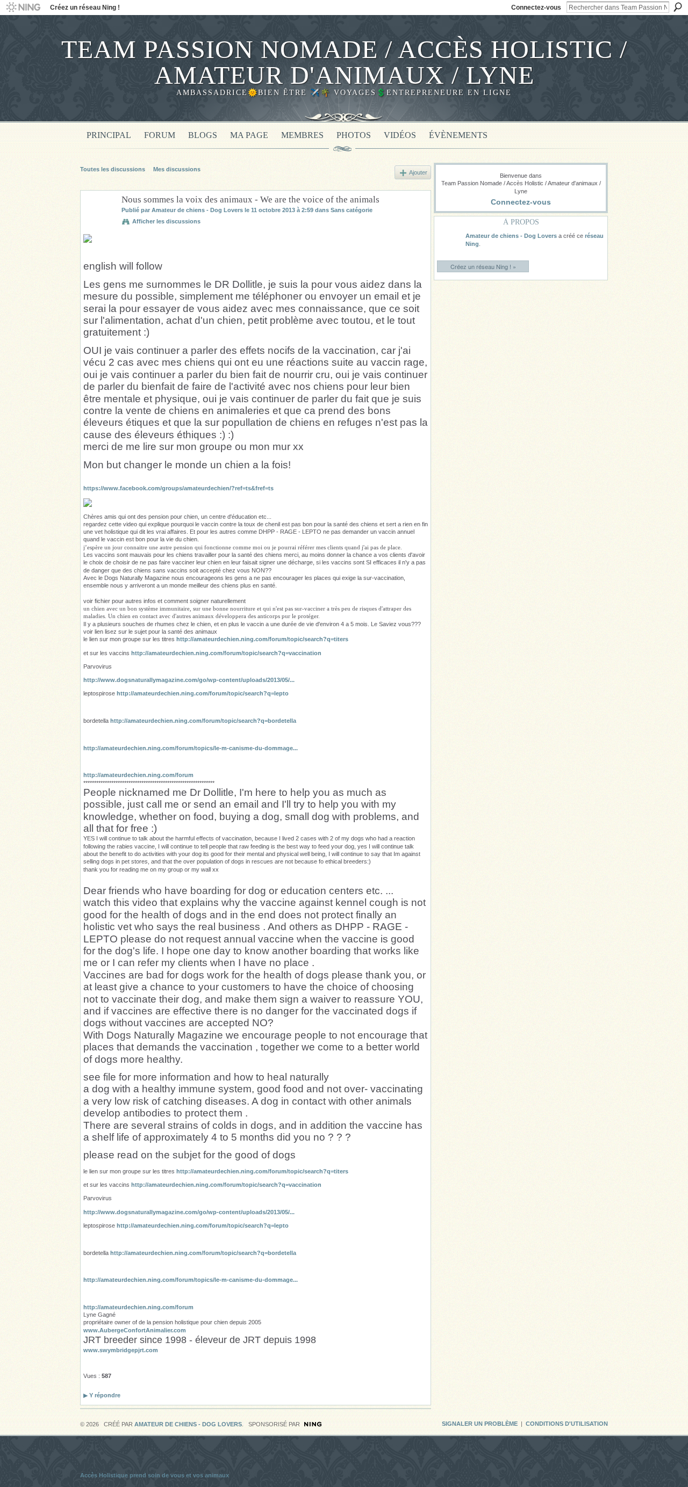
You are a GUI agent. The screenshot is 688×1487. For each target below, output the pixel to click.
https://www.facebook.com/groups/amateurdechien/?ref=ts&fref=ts (178, 488)
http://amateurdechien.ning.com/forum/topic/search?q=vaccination (226, 653)
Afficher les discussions (166, 221)
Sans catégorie (351, 210)
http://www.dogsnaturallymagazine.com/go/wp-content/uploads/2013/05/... (189, 680)
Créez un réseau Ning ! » (483, 266)
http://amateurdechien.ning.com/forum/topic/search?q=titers (262, 639)
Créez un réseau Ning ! (85, 7)
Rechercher (677, 7)
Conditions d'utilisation (567, 1423)
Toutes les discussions (112, 169)
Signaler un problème (480, 1423)
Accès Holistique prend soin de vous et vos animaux (154, 1475)
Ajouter (418, 172)
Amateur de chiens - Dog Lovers (197, 210)
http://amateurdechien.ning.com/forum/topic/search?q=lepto (203, 693)
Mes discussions (176, 169)
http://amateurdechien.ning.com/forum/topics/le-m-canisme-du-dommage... (190, 748)
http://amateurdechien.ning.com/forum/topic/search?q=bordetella (203, 720)
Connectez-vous (536, 7)
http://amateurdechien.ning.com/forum (138, 775)
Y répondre (101, 1395)
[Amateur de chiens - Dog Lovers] (98, 225)
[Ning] (23, 7)
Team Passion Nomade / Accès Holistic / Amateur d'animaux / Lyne (344, 62)
